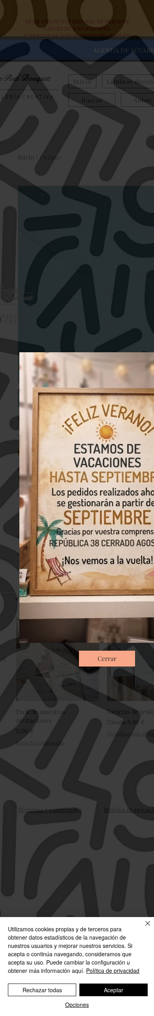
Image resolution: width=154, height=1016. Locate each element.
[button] (107, 659)
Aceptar (113, 990)
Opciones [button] (77, 1004)
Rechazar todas (42, 990)
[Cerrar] (142, 928)
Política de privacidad (112, 970)
